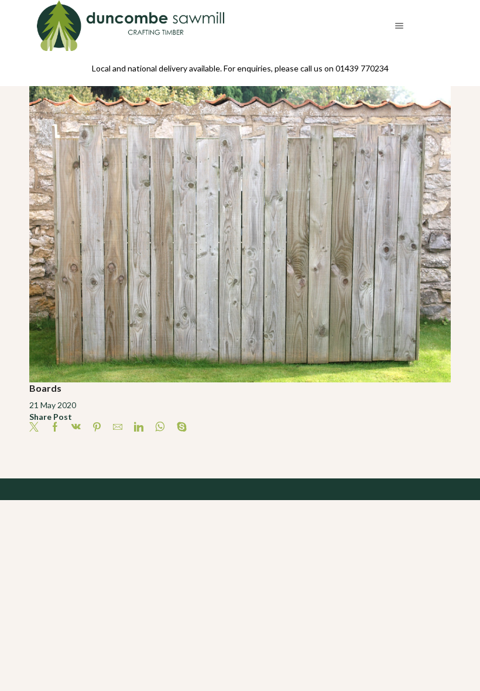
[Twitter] (36, 427)
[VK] (76, 427)
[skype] (179, 427)
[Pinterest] (97, 427)
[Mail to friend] (117, 427)
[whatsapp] (160, 427)
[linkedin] (138, 427)
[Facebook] (55, 427)
